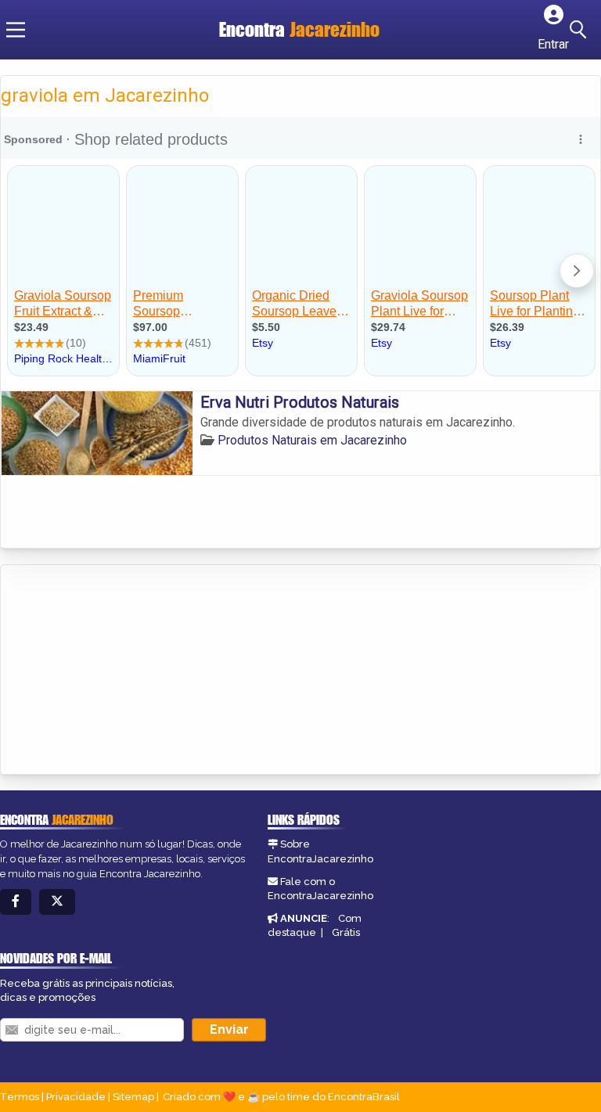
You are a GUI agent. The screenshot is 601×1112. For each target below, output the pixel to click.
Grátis (346, 932)
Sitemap (133, 1097)
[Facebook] (15, 902)
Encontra (299, 29)
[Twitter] (57, 902)
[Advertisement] (118, 670)
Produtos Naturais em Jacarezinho (312, 440)
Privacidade (76, 1097)
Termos (19, 1097)
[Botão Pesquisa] (580, 29)
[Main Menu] (15, 29)
